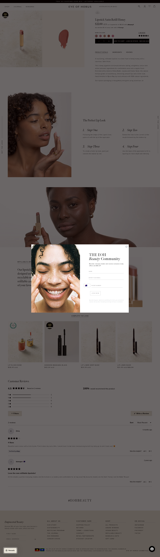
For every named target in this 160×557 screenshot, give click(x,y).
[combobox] (87, 285)
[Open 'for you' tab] (152, 549)
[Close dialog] (126, 246)
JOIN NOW (95, 293)
